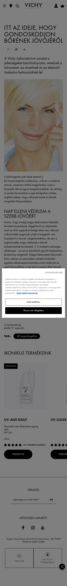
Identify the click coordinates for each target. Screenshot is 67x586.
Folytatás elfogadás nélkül (54, 272)
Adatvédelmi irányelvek (27, 293)
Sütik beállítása (33, 302)
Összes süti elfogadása (33, 310)
